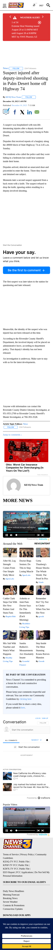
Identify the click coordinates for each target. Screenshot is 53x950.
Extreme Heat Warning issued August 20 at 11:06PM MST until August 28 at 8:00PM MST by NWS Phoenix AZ (25, 31)
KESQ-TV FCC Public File (16, 861)
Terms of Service (11, 854)
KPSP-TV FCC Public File (15, 865)
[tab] (11, 740)
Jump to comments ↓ (12, 434)
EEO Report (9, 872)
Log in (37, 718)
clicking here (26, 699)
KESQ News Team (13, 97)
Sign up (45, 718)
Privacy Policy (27, 854)
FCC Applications (24, 872)
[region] (26, 759)
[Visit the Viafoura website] (44, 798)
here (23, 707)
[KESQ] (19, 5)
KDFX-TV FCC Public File (16, 868)
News (25, 424)
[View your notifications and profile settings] (47, 740)
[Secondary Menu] (7, 5)
